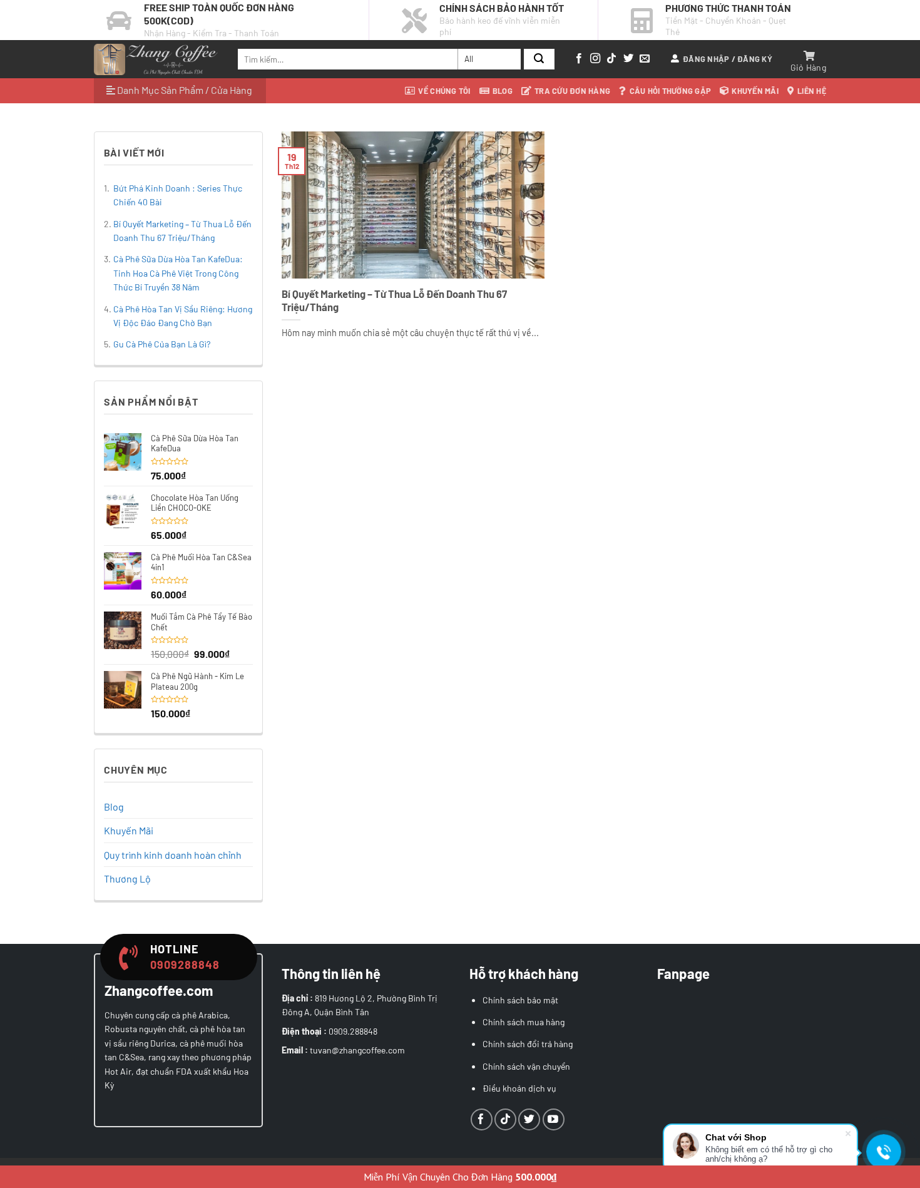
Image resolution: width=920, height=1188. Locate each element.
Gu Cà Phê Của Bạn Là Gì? (161, 344)
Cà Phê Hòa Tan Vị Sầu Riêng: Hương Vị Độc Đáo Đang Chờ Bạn (182, 316)
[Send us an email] (645, 58)
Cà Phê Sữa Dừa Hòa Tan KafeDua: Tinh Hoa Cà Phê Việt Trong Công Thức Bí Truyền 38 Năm (178, 272)
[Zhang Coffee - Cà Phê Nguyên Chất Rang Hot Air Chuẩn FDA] (156, 59)
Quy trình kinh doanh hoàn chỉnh (173, 855)
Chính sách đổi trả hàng (528, 1043)
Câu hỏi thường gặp (670, 91)
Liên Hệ (811, 91)
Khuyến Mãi (755, 91)
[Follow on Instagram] (595, 58)
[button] (722, 58)
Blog (503, 91)
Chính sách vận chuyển (526, 1066)
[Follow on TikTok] (611, 58)
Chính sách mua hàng (524, 1021)
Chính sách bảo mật (520, 1000)
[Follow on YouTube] (554, 1119)
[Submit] (539, 59)
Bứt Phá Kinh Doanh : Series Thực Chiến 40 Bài (177, 195)
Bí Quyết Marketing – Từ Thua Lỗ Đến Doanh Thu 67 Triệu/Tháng (182, 230)
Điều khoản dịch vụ (519, 1088)
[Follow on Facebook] (579, 58)
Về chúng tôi (444, 91)
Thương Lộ (127, 878)
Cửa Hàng (231, 90)
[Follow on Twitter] (628, 58)
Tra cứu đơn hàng (572, 91)
